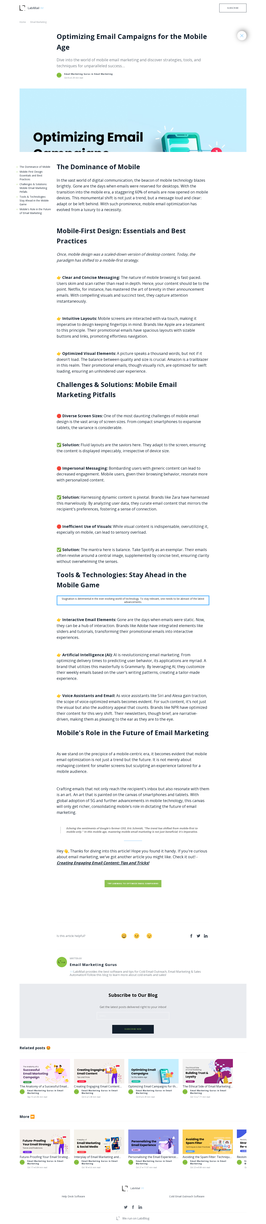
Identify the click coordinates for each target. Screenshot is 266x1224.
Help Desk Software (73, 1196)
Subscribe (233, 8)
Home (23, 22)
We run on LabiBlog (135, 1218)
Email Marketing (38, 22)
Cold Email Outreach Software (186, 1196)
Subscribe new (133, 1029)
